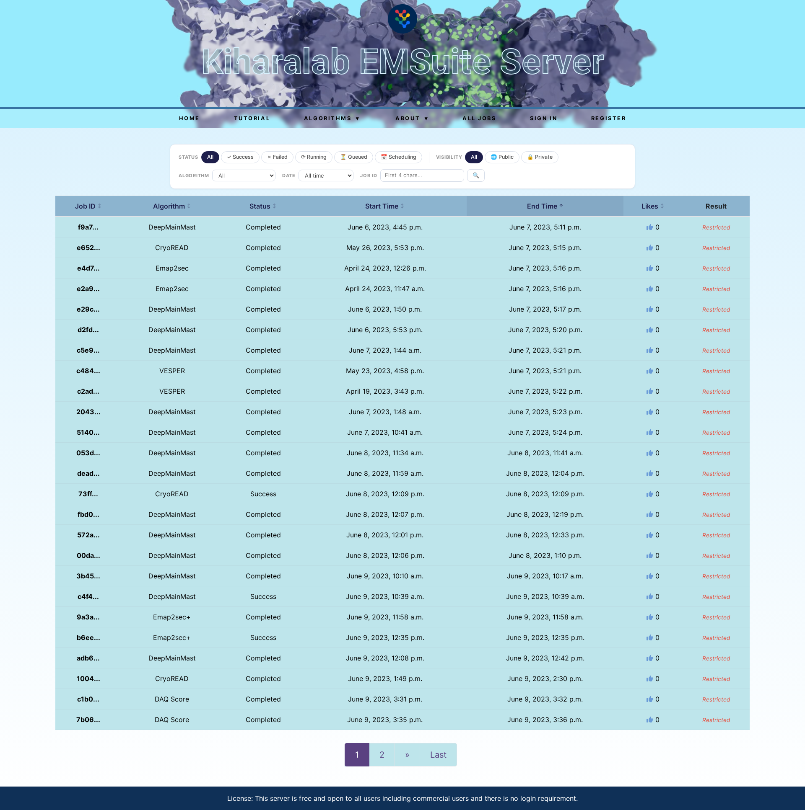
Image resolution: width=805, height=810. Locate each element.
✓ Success (240, 157)
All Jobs (479, 118)
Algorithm (172, 206)
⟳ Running (314, 157)
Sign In (543, 118)
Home (189, 118)
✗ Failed (277, 157)
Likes (653, 206)
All (210, 157)
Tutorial (252, 118)
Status (263, 206)
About (411, 118)
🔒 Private (540, 157)
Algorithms (332, 118)
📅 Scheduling (398, 157)
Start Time (385, 206)
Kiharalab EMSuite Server (402, 62)
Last (438, 755)
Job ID (88, 206)
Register (608, 118)
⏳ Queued (353, 157)
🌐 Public (502, 157)
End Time (545, 206)
